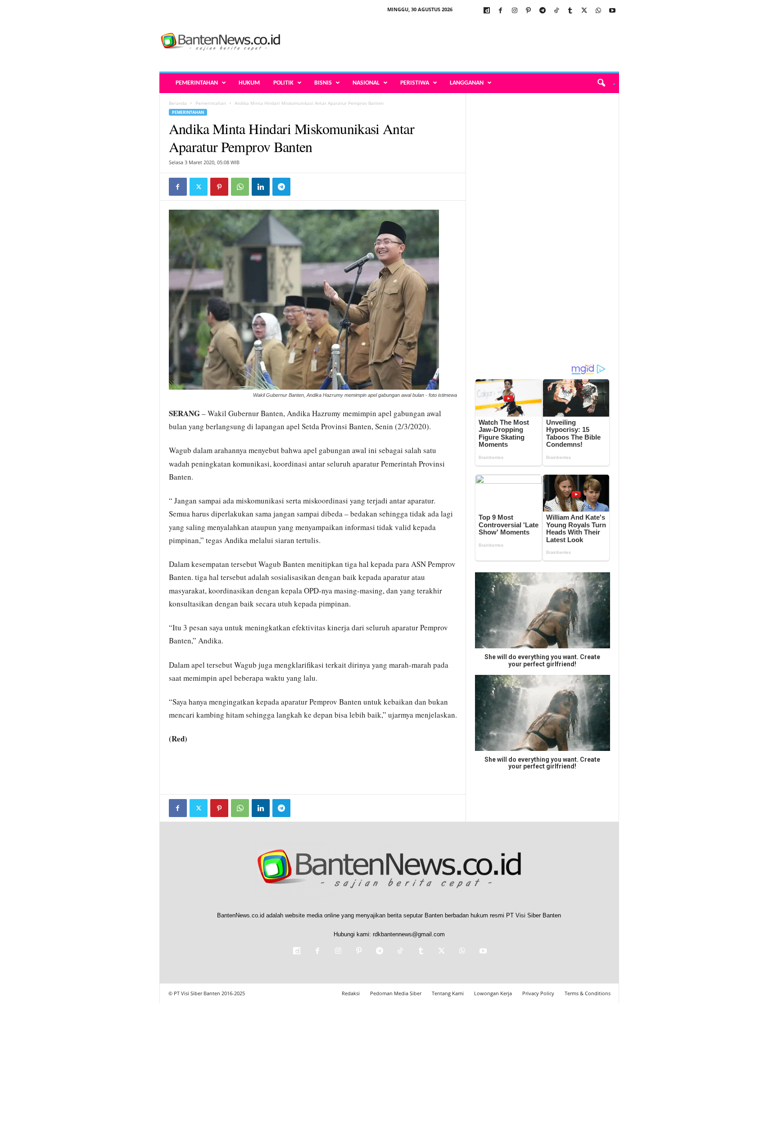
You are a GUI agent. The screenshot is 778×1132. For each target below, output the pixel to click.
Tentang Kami (448, 993)
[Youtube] (612, 11)
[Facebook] (500, 11)
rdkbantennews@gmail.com (409, 934)
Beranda (178, 103)
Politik (283, 83)
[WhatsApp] (598, 11)
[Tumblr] (570, 11)
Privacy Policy (538, 993)
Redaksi (351, 993)
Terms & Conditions (588, 993)
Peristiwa (414, 83)
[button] (603, 83)
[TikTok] (556, 11)
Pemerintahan (197, 83)
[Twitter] (584, 11)
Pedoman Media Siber (395, 993)
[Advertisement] (455, 42)
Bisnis (323, 83)
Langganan (467, 83)
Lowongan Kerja (493, 993)
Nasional (366, 83)
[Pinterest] (528, 11)
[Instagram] (514, 11)
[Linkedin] (261, 187)
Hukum (249, 83)
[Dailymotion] (486, 11)
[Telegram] (542, 11)
